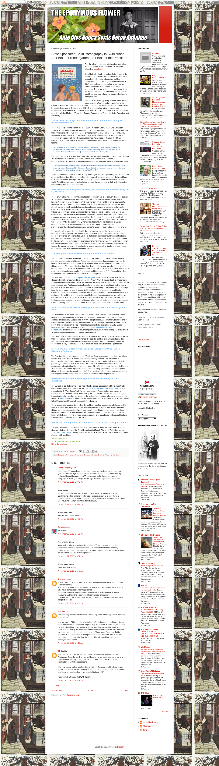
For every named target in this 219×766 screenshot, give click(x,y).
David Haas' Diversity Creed (158, 167)
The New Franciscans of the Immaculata (159, 206)
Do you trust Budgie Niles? (158, 77)
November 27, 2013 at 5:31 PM (70, 534)
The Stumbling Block (149, 629)
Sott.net (144, 586)
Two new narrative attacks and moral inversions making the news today (153, 651)
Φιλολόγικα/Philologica (150, 671)
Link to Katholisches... (59, 444)
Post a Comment (62, 686)
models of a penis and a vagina (82, 278)
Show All (165, 712)
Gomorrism (70, 455)
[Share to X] (90, 451)
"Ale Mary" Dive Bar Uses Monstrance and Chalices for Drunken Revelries (159, 102)
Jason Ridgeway (65, 468)
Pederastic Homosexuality (84, 455)
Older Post (124, 691)
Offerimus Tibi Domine (150, 535)
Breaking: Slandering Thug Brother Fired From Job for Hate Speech (159, 250)
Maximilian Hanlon (150, 722)
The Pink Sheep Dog (149, 607)
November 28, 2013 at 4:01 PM (70, 603)
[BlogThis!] (87, 451)
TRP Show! (145, 693)
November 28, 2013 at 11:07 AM (71, 571)
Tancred (61, 527)
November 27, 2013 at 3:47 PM (70, 504)
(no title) (155, 53)
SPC (60, 651)
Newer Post (57, 691)
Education (61, 455)
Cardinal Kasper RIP (148, 188)
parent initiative (66, 398)
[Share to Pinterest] (96, 451)
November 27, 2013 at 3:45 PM (70, 482)
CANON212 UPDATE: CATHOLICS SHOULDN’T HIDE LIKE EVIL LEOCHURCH (152, 634)
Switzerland (115, 455)
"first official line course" (62, 433)
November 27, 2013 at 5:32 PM (70, 556)
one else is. (98, 69)
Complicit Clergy (148, 564)
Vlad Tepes (145, 647)
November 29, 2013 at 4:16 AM (70, 643)
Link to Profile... (144, 340)
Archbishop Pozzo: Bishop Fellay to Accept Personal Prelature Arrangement (153, 228)
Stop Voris (147, 726)
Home (90, 691)
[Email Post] (80, 451)
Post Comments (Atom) (71, 695)
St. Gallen (106, 455)
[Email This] (84, 451)
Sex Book (98, 455)
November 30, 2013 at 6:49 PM (70, 680)
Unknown (62, 579)
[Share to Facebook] (93, 451)
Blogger (120, 747)
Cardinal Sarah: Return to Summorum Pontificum (158, 145)
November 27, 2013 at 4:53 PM (70, 519)
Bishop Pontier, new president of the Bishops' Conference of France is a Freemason (153, 124)
